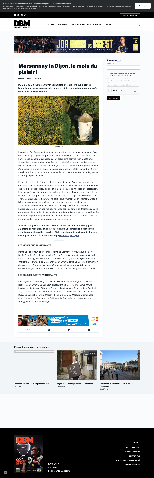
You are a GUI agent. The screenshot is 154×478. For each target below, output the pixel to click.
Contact (108, 24)
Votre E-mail (112, 64)
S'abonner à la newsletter (130, 15)
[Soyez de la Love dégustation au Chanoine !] (77, 365)
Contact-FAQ (134, 456)
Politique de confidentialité (128, 460)
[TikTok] (25, 15)
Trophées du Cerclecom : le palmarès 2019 (32, 384)
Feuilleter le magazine (59, 471)
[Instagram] (18, 15)
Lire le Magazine (133, 447)
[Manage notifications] (5, 472)
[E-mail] (89, 330)
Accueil (51, 24)
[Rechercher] (139, 25)
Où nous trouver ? (94, 24)
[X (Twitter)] (49, 330)
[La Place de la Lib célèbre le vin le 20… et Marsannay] (120, 365)
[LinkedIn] (22, 15)
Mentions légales (132, 465)
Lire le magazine (78, 24)
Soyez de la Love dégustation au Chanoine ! (75, 384)
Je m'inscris (113, 98)
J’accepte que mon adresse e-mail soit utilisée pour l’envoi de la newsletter (121, 74)
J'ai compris (142, 6)
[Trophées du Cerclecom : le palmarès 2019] (34, 365)
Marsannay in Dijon (69, 235)
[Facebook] (15, 15)
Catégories (62, 24)
